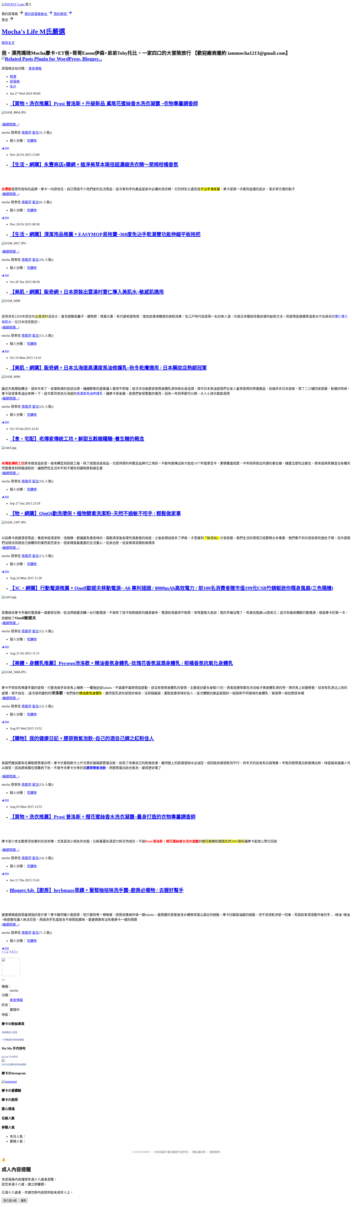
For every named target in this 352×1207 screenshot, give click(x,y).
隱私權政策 (199, 1151)
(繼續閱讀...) (10, 124)
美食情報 (35, 68)
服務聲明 (214, 1151)
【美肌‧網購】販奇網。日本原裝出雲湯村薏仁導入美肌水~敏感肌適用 (87, 292)
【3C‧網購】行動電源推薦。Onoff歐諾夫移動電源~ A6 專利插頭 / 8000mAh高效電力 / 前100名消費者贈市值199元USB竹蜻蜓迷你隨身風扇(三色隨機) (171, 588)
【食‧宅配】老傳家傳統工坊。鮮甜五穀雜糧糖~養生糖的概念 (77, 438)
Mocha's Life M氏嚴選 (33, 31)
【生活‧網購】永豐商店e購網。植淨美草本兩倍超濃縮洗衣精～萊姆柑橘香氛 (94, 164)
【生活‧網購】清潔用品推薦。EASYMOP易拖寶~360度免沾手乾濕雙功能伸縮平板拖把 (105, 234)
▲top (5, 148)
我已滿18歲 (10, 1200)
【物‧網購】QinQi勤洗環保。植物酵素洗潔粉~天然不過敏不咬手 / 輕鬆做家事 (95, 513)
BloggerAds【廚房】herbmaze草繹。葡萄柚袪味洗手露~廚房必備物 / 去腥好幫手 (97, 890)
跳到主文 (8, 43)
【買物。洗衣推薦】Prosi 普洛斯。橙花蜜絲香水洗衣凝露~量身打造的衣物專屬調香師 (103, 816)
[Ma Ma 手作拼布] (3, 1060)
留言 (35, 132)
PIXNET (145, 1151)
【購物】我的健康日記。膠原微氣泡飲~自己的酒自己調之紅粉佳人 (82, 738)
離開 (23, 1200)
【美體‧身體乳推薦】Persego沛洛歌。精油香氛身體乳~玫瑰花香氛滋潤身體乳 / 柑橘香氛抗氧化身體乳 (121, 663)
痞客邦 (26, 132)
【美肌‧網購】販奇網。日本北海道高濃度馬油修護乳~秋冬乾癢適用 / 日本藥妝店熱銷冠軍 (108, 367)
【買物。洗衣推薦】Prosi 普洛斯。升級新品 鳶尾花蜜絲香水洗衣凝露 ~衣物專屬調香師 (104, 103)
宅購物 (32, 140)
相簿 (13, 76)
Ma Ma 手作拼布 (10, 1057)
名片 (13, 86)
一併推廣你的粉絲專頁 (13, 1040)
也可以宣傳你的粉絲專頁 (14, 1064)
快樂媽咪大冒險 (9, 1032)
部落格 (15, 81)
